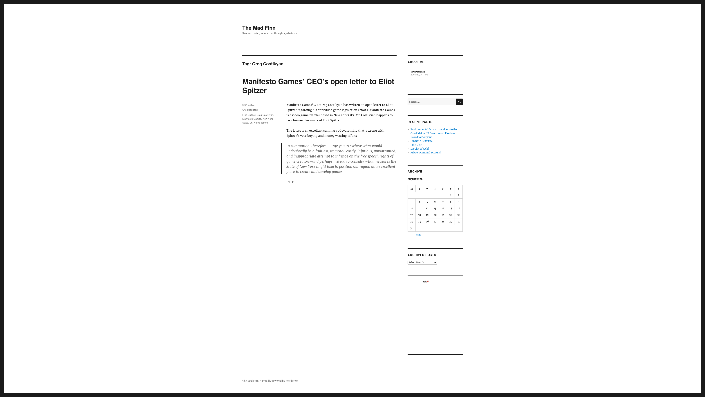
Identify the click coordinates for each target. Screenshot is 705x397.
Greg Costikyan (265, 115)
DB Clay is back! (420, 148)
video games (261, 122)
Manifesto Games (251, 118)
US (251, 122)
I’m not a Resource (422, 141)
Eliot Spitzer (248, 115)
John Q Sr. (416, 144)
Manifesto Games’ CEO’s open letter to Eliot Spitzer (318, 85)
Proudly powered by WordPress (280, 381)
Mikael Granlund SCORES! (426, 152)
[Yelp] (426, 281)
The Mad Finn (259, 27)
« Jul (418, 234)
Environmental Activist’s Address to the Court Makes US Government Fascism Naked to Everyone (434, 133)
